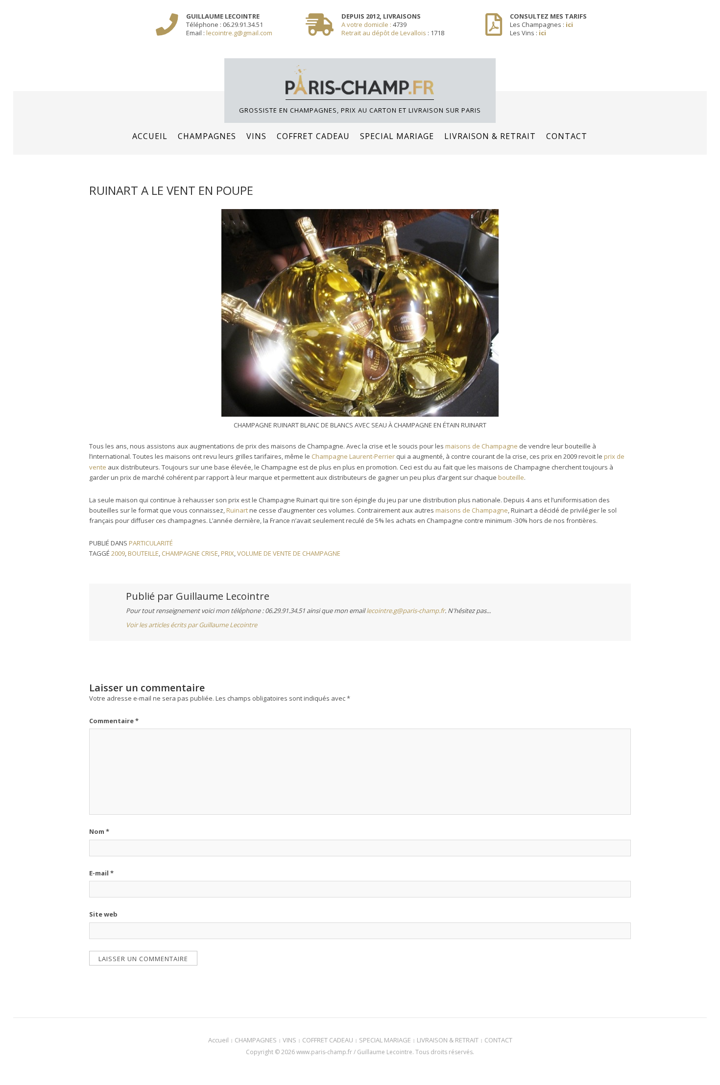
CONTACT (566, 136)
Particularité (151, 543)
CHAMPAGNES (207, 136)
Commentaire (114, 720)
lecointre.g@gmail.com (239, 32)
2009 (118, 553)
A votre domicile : (367, 24)
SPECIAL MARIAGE (397, 136)
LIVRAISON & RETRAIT (490, 136)
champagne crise (190, 553)
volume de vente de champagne (288, 553)
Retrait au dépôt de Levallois (383, 32)
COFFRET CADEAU (313, 136)
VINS (256, 136)
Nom (99, 831)
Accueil (150, 136)
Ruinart (237, 510)
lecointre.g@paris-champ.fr (405, 610)
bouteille (511, 477)
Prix (227, 553)
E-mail (101, 873)
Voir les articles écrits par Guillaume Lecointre (191, 624)
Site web (103, 914)
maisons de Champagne (481, 446)
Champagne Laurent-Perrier (353, 456)
